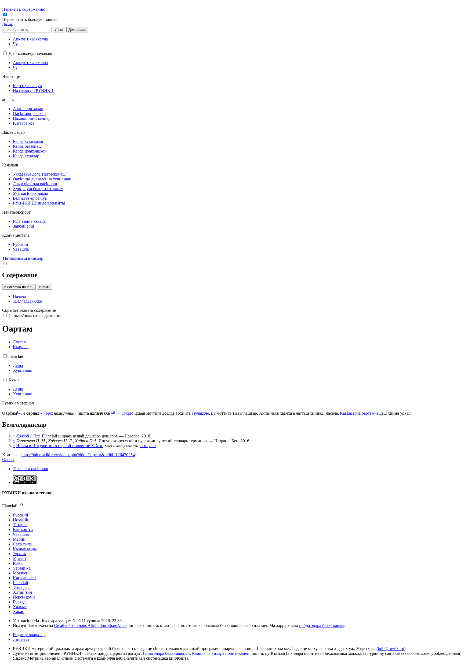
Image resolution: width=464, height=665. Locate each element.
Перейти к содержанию (23, 9)
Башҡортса (23, 529)
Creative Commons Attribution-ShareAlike (90, 625)
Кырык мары (25, 549)
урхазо (127, 413)
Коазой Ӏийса (28, 436)
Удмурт (19, 558)
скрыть (44, 287)
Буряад (19, 602)
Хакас (18, 611)
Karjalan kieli (24, 577)
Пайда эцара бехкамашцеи (165, 653)
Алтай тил (22, 592)
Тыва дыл (22, 587)
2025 (152, 446)
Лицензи (21, 639)
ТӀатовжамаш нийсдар (22, 258)
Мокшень (21, 573)
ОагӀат (8, 459)
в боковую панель (19, 287)
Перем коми (24, 597)
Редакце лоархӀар (29, 634)
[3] (113, 412)
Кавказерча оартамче (359, 413)
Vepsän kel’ (23, 568)
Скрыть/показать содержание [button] (29, 310)
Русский (20, 515)
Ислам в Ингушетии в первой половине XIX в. (59, 445)
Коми (18, 563)
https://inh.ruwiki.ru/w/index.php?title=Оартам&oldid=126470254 (78, 454)
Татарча (20, 524)
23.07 (144, 446)
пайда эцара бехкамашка (321, 625)
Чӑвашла (21, 534)
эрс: (49, 413)
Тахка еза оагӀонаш (30, 468)
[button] (30, 19)
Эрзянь (19, 553)
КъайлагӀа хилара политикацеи (220, 653)
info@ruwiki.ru (391, 648)
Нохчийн (21, 520)
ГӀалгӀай (20, 582)
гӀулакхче (200, 413)
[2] (41, 412)
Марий (19, 539)
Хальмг (20, 606)
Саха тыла (22, 544)
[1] (19, 412)
